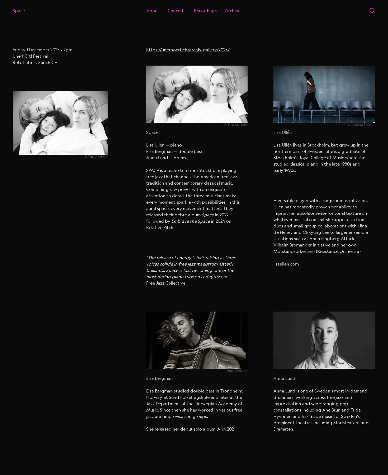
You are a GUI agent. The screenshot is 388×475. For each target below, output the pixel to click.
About (152, 10)
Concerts (177, 10)
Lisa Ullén (282, 132)
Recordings (205, 10)
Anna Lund (284, 378)
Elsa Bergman (159, 378)
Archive (232, 10)
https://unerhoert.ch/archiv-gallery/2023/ (188, 50)
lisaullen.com (286, 264)
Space (19, 10)
